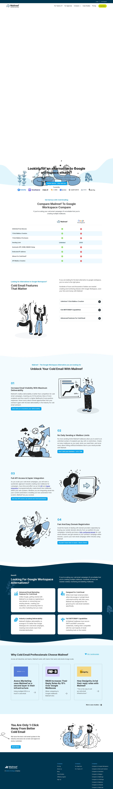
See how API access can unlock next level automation (29, 498)
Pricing (94, 6)
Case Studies (86, 6)
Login (97, 1)
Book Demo (15, 747)
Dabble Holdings (10, 770)
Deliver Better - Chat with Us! (56, 183)
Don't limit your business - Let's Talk (70, 451)
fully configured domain (87, 532)
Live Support (104, 1)
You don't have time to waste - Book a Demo (73, 542)
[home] (12, 6)
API (41, 486)
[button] (77, 6)
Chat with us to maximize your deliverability (26, 408)
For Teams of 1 (58, 6)
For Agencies (68, 6)
